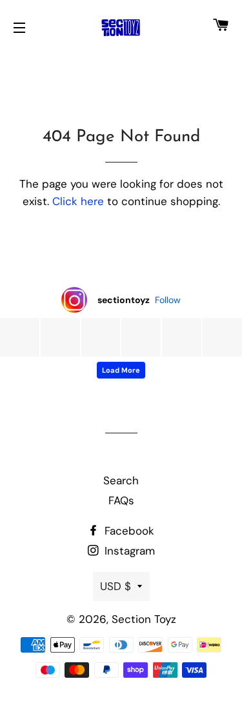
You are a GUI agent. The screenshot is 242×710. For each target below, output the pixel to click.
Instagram (128, 551)
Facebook (127, 531)
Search (121, 480)
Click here (78, 201)
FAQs (121, 500)
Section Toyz (144, 619)
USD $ (115, 586)
